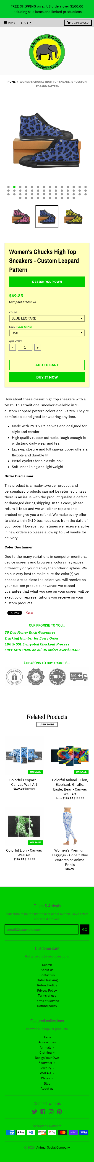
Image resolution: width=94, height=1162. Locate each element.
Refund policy (47, 1006)
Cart (80, 22)
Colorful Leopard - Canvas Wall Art (24, 782)
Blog (47, 1083)
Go (84, 929)
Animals (45, 1047)
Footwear (45, 1063)
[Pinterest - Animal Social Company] (59, 1111)
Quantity (15, 341)
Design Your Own (47, 1058)
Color (13, 312)
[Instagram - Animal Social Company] (51, 1111)
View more (47, 724)
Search (47, 965)
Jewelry (45, 1068)
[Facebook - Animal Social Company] (43, 1111)
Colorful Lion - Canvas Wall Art (24, 852)
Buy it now (47, 377)
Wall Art (45, 1073)
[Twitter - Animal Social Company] (34, 1111)
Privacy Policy (47, 990)
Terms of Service (47, 1001)
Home (12, 81)
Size (20, 326)
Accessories (47, 1042)
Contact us (47, 975)
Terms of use (47, 995)
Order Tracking (47, 980)
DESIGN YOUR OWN (47, 282)
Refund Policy (47, 985)
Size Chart (25, 326)
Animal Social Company (53, 1147)
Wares (45, 1078)
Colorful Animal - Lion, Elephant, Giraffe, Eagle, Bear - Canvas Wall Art (70, 787)
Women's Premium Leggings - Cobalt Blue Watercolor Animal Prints (70, 857)
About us (47, 970)
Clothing (45, 1052)
